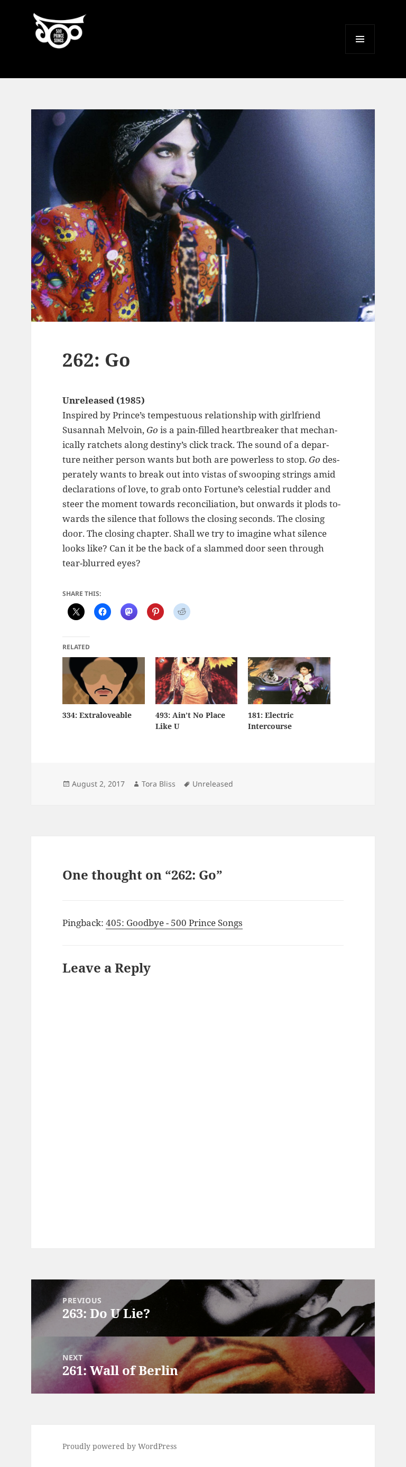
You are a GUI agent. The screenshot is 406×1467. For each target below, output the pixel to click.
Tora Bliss (159, 784)
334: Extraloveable (97, 715)
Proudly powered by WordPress (119, 1446)
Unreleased (212, 784)
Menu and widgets (360, 53)
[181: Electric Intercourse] (289, 680)
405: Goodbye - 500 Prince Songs (174, 923)
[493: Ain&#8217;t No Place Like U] (196, 680)
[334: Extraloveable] (103, 680)
